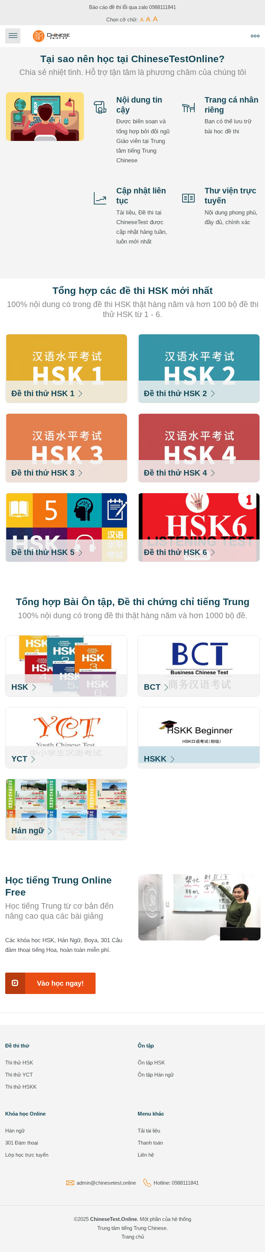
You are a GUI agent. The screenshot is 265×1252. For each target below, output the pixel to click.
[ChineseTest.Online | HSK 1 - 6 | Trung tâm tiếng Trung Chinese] (51, 35)
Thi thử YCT (19, 1075)
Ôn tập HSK (151, 1062)
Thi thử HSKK (21, 1087)
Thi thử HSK (19, 1062)
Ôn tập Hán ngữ (156, 1075)
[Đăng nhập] (164, 36)
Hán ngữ (15, 1131)
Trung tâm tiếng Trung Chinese (131, 1228)
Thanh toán (150, 1143)
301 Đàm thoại (21, 1143)
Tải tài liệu (149, 1131)
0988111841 (162, 7)
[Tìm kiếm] (149, 36)
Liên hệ (146, 1155)
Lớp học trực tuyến (26, 1155)
